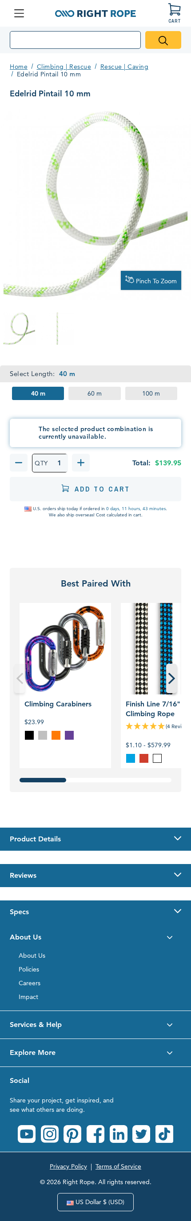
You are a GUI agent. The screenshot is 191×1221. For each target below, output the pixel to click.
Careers (29, 983)
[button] (95, 839)
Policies (29, 969)
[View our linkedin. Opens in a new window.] (118, 1134)
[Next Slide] (171, 678)
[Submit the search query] (163, 40)
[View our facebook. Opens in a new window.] (95, 1134)
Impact (28, 997)
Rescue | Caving (124, 67)
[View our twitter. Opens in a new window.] (141, 1134)
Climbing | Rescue (64, 67)
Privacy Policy (68, 1166)
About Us (32, 955)
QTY (41, 463)
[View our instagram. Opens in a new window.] (50, 1134)
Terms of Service (118, 1166)
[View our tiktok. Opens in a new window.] (164, 1134)
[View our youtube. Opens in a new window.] (27, 1134)
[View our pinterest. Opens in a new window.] (72, 1134)
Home (19, 67)
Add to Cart (102, 489)
